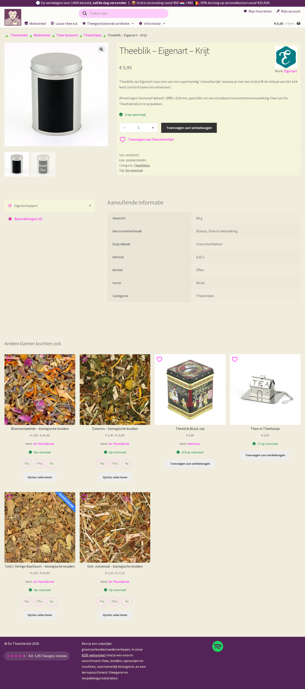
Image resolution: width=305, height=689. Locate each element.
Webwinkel (37, 23)
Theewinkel (19, 35)
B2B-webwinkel (94, 655)
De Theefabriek (43, 444)
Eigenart (290, 71)
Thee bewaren (67, 35)
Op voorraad (134, 170)
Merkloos (194, 444)
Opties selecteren (39, 477)
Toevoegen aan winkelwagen (189, 127)
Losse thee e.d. (67, 23)
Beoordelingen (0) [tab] (28, 218)
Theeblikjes (93, 35)
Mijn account (291, 11)
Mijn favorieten (260, 11)
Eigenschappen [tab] (25, 205)
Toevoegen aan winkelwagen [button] (190, 464)
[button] (101, 49)
